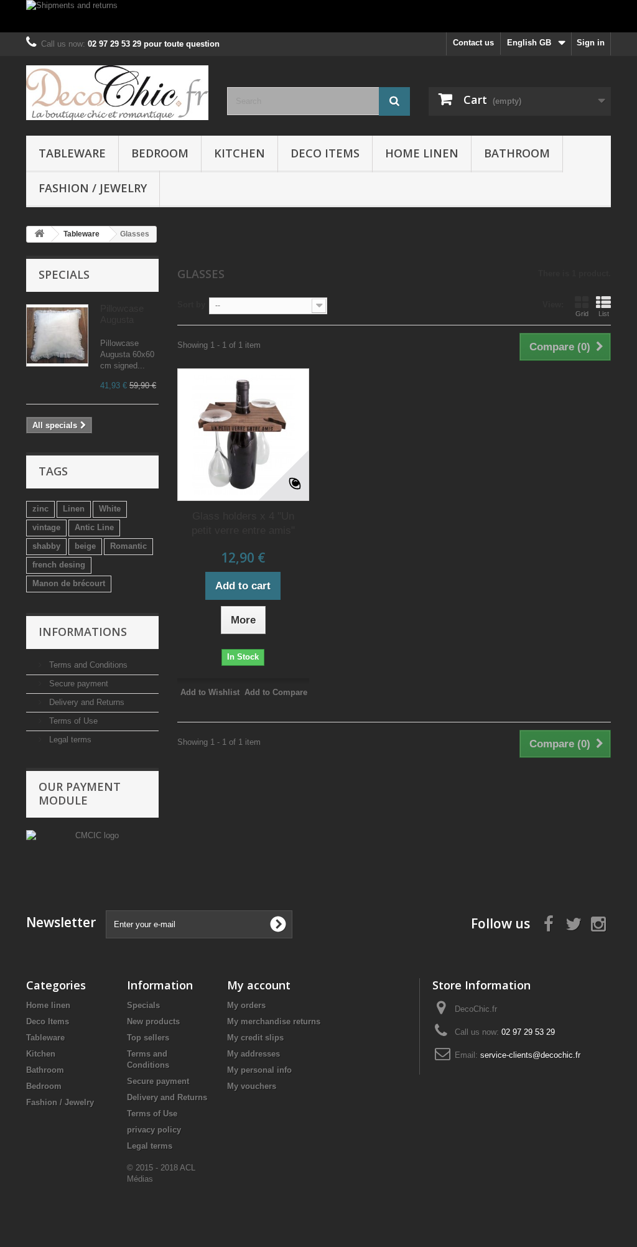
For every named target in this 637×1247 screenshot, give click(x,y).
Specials (64, 274)
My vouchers (251, 1086)
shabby (46, 546)
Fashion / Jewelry (93, 187)
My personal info (259, 1070)
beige (85, 546)
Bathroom (517, 153)
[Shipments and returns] (318, 16)
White (110, 508)
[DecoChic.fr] (117, 92)
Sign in (591, 42)
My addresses (253, 1053)
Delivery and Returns (85, 702)
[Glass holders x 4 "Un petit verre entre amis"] (243, 434)
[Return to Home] (39, 234)
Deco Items (325, 153)
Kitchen (239, 153)
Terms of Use (72, 721)
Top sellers (148, 1037)
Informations (83, 631)
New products (153, 1021)
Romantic (128, 546)
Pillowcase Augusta (122, 314)
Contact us (473, 42)
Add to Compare (275, 692)
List (603, 313)
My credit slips (255, 1037)
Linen (74, 508)
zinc (40, 508)
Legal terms (69, 739)
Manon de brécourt (68, 583)
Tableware (72, 153)
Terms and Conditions (87, 665)
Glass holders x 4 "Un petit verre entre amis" (243, 523)
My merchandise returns (273, 1021)
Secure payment (77, 683)
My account (259, 985)
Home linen (421, 153)
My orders (246, 1005)
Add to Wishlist (209, 692)
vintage (46, 527)
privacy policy (154, 1129)
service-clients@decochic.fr (530, 1055)
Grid (581, 313)
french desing (58, 564)
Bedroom (159, 153)
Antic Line (94, 527)
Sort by (191, 304)
